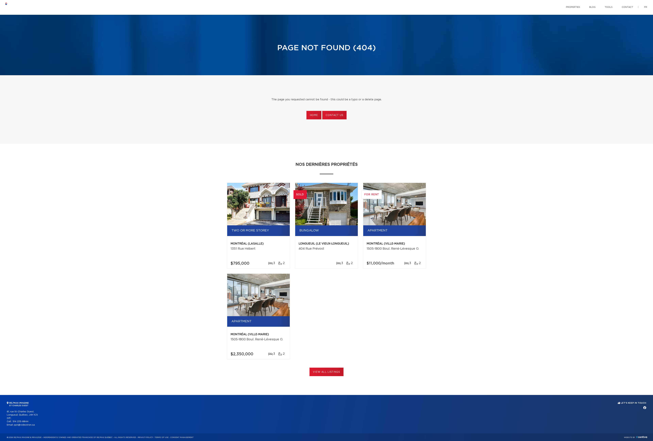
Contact (627, 7)
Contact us (334, 115)
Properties (573, 7)
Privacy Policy (145, 437)
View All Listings (326, 372)
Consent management (182, 437)
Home (314, 115)
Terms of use (162, 437)
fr (645, 7)
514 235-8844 (20, 421)
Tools (609, 7)
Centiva (641, 437)
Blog (592, 7)
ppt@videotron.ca (24, 425)
